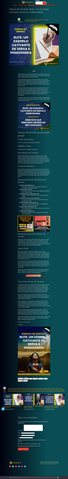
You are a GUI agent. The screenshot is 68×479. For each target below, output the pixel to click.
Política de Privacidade (45, 463)
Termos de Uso (51, 463)
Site (18, 437)
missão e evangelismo (32, 389)
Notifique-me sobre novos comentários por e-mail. (29, 443)
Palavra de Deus (41, 389)
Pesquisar (37, 0)
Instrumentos (20, 389)
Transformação (50, 391)
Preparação (13, 391)
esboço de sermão (47, 388)
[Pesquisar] (44, 3)
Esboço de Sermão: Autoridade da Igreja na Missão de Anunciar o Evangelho (54, 407)
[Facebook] (19, 466)
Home (41, 463)
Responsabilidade (25, 391)
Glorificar (58, 388)
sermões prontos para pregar (31, 21)
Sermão (46, 19)
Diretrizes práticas (35, 388)
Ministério (26, 389)
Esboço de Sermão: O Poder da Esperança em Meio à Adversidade (33, 407)
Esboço (41, 388)
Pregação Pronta (41, 19)
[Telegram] (25, 466)
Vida (63, 391)
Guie (61, 388)
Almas (9, 388)
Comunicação (22, 388)
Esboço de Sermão (29, 19)
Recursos (26, 5)
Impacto (9, 389)
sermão (31, 391)
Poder (54, 389)
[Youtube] (10, 466)
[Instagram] (16, 466)
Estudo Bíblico (20, 5)
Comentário (20, 430)
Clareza (16, 388)
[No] (66, 477)
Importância (14, 389)
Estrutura (53, 388)
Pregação (35, 19)
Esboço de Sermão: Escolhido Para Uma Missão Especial (11, 407)
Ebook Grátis (56, 463)
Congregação (28, 388)
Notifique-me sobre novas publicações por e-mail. (29, 446)
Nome (19, 432)
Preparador (19, 391)
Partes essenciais (48, 389)
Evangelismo (15, 5)
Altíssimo (13, 388)
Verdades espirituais (58, 391)
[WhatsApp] (13, 466)
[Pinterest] (22, 466)
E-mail (19, 435)
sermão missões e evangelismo (39, 391)
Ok (57, 477)
